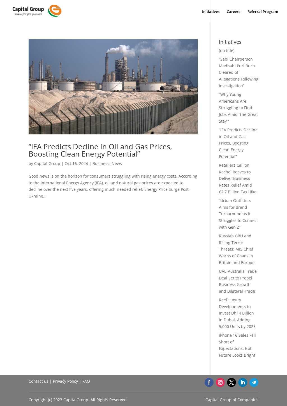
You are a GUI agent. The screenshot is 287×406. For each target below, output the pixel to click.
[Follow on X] (231, 382)
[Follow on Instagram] (220, 382)
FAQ (86, 381)
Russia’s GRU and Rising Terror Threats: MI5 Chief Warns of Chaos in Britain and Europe (236, 249)
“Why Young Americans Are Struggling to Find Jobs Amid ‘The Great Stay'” (238, 108)
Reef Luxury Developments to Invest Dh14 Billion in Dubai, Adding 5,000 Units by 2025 (237, 313)
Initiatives (210, 12)
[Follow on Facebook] (209, 382)
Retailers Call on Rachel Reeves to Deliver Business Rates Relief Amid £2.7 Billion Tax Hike (237, 178)
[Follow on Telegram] (253, 382)
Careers (233, 12)
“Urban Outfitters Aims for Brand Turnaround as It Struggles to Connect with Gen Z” (238, 214)
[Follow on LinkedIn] (242, 382)
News (117, 163)
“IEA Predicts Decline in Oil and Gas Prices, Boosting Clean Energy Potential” (100, 150)
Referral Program (262, 12)
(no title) (226, 50)
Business (100, 163)
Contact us (38, 381)
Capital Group (47, 163)
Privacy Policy (65, 381)
